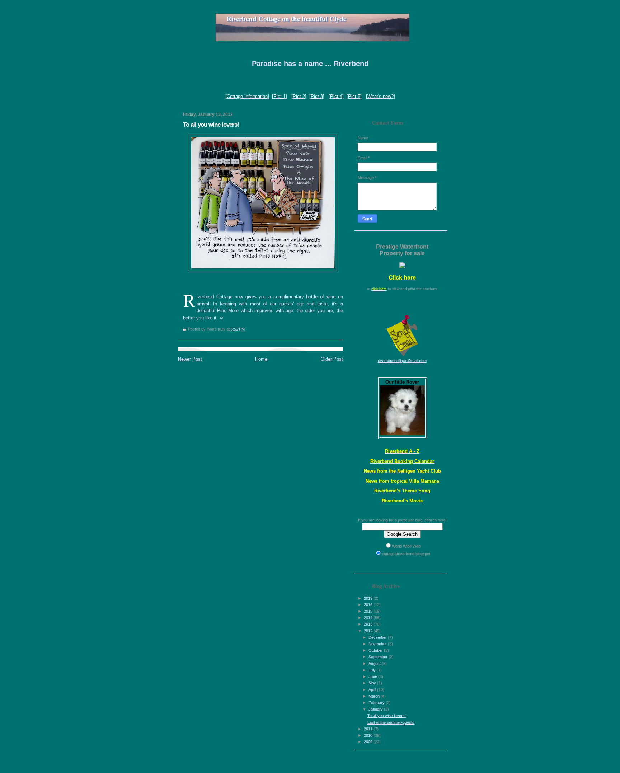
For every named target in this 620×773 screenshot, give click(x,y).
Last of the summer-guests (390, 722)
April (372, 690)
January (376, 709)
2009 (369, 742)
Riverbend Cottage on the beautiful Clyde (281, 18)
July (372, 670)
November (378, 644)
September (378, 657)
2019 (369, 598)
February (377, 703)
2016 (369, 605)
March (374, 696)
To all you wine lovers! (386, 715)
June (373, 676)
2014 (369, 617)
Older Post (332, 359)
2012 (369, 631)
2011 (369, 729)
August (375, 663)
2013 (369, 624)
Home (261, 359)
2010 (369, 735)
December (378, 637)
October (376, 650)
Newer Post (190, 359)
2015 (369, 611)
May (372, 683)
